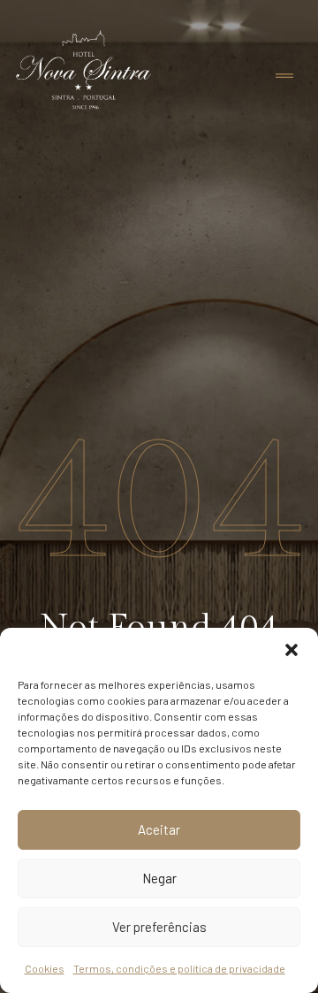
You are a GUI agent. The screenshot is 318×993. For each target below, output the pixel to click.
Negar (159, 878)
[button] (291, 650)
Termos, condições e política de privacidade (179, 968)
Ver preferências (159, 927)
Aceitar (159, 829)
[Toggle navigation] (284, 76)
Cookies (44, 968)
